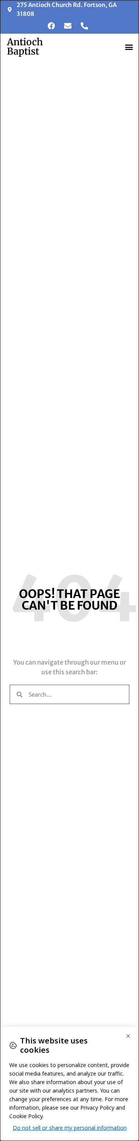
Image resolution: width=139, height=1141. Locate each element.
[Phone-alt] (84, 25)
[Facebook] (51, 25)
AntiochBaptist (25, 46)
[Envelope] (67, 25)
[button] (128, 47)
